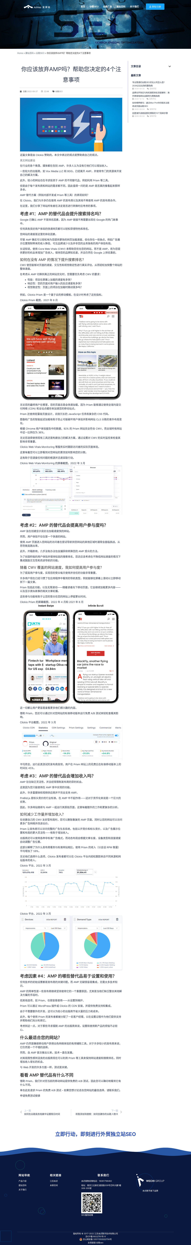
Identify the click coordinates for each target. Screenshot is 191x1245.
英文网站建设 (27, 160)
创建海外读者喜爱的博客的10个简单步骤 (150, 113)
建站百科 (29, 53)
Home (20, 53)
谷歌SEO (40, 53)
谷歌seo (99, 1242)
